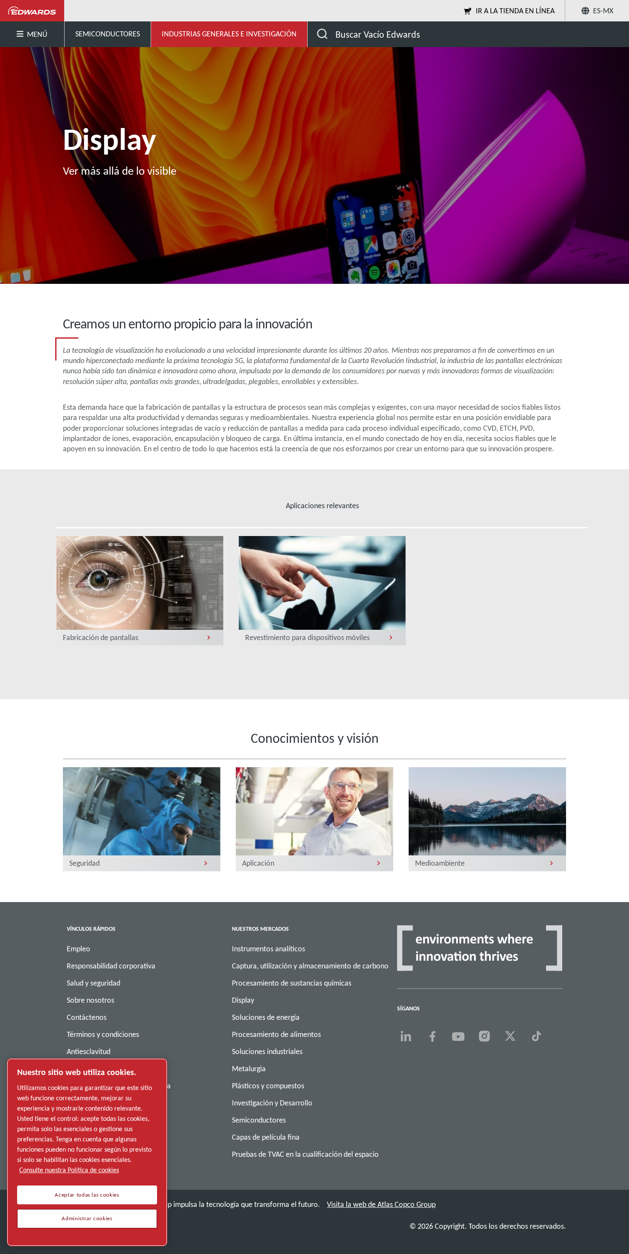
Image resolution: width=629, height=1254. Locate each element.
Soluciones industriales (267, 1051)
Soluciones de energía (266, 1017)
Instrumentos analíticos (268, 948)
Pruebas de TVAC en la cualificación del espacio (305, 1154)
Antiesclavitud (88, 1051)
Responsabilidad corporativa (111, 966)
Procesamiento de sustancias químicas (291, 983)
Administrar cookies (87, 1218)
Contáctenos (87, 1017)
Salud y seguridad (93, 983)
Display (243, 1000)
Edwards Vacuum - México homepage (32, 10)
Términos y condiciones (103, 1034)
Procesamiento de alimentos (276, 1034)
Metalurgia (249, 1068)
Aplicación (258, 863)
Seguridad (84, 863)
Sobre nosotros (90, 1000)
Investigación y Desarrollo (272, 1103)
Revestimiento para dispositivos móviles (307, 637)
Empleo (78, 948)
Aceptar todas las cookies (87, 1194)
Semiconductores (259, 1120)
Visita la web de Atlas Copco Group (381, 1204)
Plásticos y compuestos (268, 1085)
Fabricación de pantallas (100, 637)
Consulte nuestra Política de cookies (69, 1170)
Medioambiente (440, 863)
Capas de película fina (266, 1137)
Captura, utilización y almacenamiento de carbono (310, 966)
